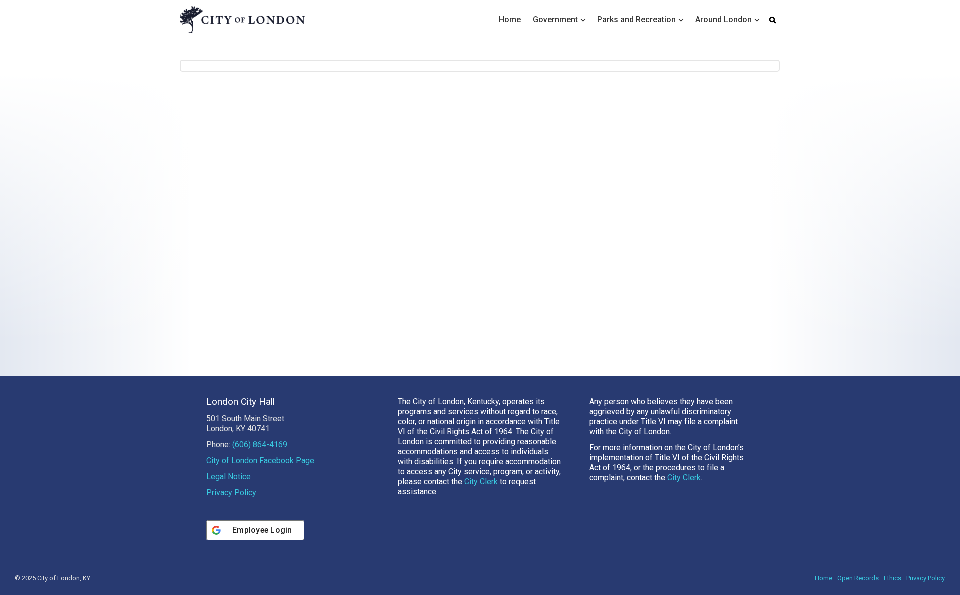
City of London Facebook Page (260, 461)
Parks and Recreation (637, 19)
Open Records (858, 578)
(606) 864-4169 (260, 445)
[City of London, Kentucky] (242, 19)
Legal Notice (228, 477)
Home (510, 19)
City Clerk (481, 481)
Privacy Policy (231, 493)
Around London (724, 19)
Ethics (893, 578)
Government (555, 19)
